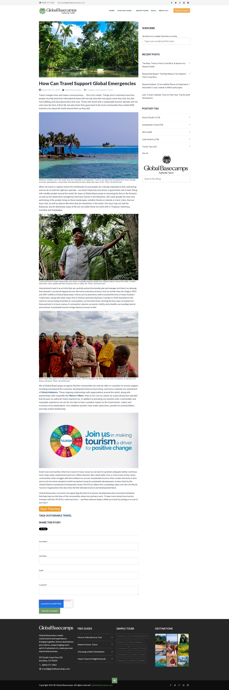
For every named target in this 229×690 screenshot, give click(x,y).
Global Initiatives (49, 392)
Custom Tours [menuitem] (124, 11)
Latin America (150, 139)
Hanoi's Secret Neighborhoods (92, 658)
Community (122, 648)
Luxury (134, 654)
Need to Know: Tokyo (88, 644)
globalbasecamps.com (102, 685)
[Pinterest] (184, 2)
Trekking (132, 660)
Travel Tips (149, 146)
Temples (121, 660)
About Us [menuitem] (163, 11)
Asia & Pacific (151, 117)
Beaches (121, 642)
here (113, 487)
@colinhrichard (116, 182)
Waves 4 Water (76, 396)
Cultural (134, 648)
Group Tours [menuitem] (142, 11)
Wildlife (142, 660)
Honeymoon (123, 654)
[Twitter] (176, 2)
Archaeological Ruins (138, 636)
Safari (142, 654)
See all (145, 153)
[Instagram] (188, 2)
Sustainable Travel (104, 89)
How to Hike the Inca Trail (90, 637)
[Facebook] (171, 2)
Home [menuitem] (111, 11)
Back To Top (114, 680)
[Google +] (180, 2)
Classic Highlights (135, 642)
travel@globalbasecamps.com (72, 2)
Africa (147, 132)
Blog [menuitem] (153, 11)
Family (143, 648)
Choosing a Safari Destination (91, 651)
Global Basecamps (73, 89)
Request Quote (181, 10)
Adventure (122, 636)
